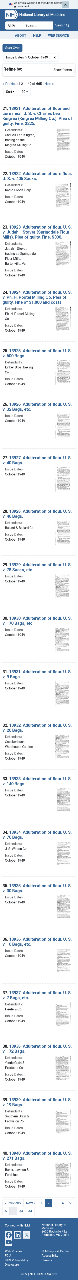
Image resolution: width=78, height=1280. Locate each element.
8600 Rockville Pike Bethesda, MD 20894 (55, 1233)
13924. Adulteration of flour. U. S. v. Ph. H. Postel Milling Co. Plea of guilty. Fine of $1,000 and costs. (37, 297)
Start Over (12, 48)
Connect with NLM (17, 1225)
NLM (24, 1274)
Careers (47, 1260)
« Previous (10, 84)
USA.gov (51, 1274)
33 (21, 1211)
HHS (40, 1274)
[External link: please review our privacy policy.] (8, 1234)
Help (37, 35)
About (20, 35)
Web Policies (13, 1251)
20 (26, 92)
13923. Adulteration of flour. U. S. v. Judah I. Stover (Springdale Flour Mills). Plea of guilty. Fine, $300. (37, 232)
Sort (9, 92)
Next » (49, 84)
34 (30, 1211)
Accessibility (50, 1256)
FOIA (8, 1256)
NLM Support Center (55, 1251)
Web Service (58, 35)
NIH (32, 1274)
